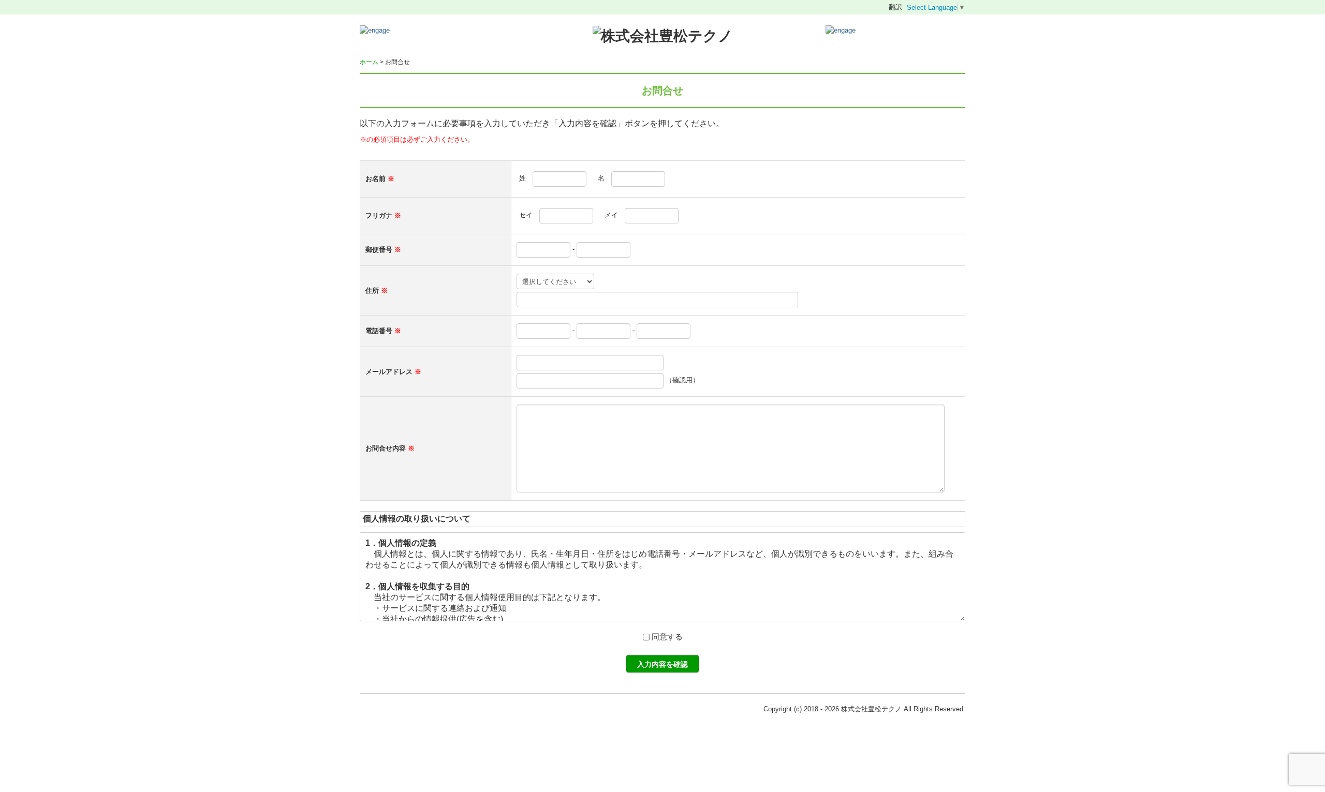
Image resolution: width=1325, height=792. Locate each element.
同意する (667, 636)
